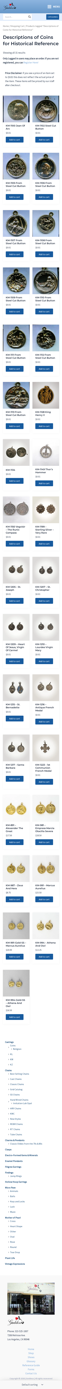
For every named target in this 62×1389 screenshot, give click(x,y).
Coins (13, 1045)
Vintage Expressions (15, 1263)
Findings (9, 1172)
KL (11, 1054)
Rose (12, 1241)
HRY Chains (15, 1108)
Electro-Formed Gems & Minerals (21, 1155)
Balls (12, 1196)
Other (13, 1231)
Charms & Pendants (15, 1140)
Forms (31, 1369)
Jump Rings (16, 1176)
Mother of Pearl (13, 1217)
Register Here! (30, 62)
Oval (12, 1236)
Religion (17, 1048)
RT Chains (15, 1129)
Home (6, 26)
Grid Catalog (16, 1089)
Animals (14, 1191)
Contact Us (31, 1373)
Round (13, 1247)
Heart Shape (16, 1226)
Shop (31, 1353)
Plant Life (10, 1258)
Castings (9, 1042)
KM (11, 1059)
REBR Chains (16, 1124)
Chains (8, 1070)
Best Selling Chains (19, 1073)
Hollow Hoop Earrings (16, 1181)
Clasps (8, 1149)
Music (13, 1211)
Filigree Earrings (13, 1166)
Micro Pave (10, 1187)
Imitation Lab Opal (22, 1103)
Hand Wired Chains (19, 1099)
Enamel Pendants (14, 1161)
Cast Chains (16, 1079)
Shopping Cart (17, 26)
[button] (52, 17)
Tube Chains (16, 1134)
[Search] (30, 17)
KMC (12, 1113)
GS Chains (15, 1094)
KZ (11, 1064)
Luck (12, 1206)
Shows (31, 1357)
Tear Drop (15, 1252)
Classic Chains (17, 1084)
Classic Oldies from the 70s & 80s (26, 1143)
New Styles (15, 1118)
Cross (13, 1221)
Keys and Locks (17, 1201)
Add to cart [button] (14, 139)
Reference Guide (31, 1365)
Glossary (31, 1361)
